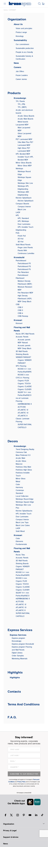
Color (18, 484)
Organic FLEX (23, 380)
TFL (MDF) (22, 107)
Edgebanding (21, 230)
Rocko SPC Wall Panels (25, 333)
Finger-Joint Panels (25, 247)
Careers (17, 67)
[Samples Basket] (43, 3)
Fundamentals (21, 544)
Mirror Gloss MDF (25, 165)
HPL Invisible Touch (25, 227)
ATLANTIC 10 (23, 412)
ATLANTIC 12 (23, 410)
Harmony (19, 487)
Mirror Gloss (20, 478)
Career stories (21, 79)
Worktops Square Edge (25, 502)
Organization (17, 19)
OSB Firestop (23, 316)
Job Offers (20, 71)
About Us (18, 24)
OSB (17, 304)
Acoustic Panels (22, 336)
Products (14, 93)
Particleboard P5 (24, 269)
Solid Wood (20, 531)
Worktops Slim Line (25, 183)
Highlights (15, 672)
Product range (21, 32)
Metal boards (23, 121)
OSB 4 (20, 313)
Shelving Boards (22, 354)
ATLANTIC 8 (22, 415)
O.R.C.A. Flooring (22, 377)
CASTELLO (22, 427)
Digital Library (17, 652)
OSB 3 (20, 310)
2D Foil (20, 238)
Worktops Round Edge (24, 499)
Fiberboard (20, 278)
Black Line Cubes (23, 525)
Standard (19, 493)
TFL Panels (20, 101)
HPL (17, 215)
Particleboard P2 (24, 263)
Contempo (20, 490)
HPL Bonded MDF (23, 154)
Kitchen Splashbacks (24, 510)
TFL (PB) (21, 104)
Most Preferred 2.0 (23, 455)
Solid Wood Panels (23, 244)
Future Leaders (22, 75)
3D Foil (20, 241)
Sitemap (12, 10)
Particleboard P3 (24, 266)
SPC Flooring (21, 366)
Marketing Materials (19, 658)
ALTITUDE (22, 407)
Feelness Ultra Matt (23, 467)
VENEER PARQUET (23, 357)
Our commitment (22, 44)
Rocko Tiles (20, 554)
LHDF (18, 212)
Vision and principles (24, 28)
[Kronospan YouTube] (30, 815)
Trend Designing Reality (25, 449)
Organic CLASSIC (25, 386)
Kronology (20, 36)
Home (6, 10)
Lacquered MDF (22, 124)
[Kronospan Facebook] (5, 815)
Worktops (19, 168)
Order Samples (18, 655)
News (16, 63)
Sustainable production (25, 48)
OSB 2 (20, 307)
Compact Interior (24, 206)
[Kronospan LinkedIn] (36, 815)
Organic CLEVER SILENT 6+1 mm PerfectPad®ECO (24, 392)
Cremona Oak (21, 452)
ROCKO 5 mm (23, 374)
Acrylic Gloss (21, 461)
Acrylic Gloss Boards (26, 116)
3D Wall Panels (22, 351)
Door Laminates (24, 224)
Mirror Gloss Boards (24, 162)
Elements (19, 541)
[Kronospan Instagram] (17, 815)
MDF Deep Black (24, 301)
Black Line (22, 209)
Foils (17, 233)
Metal (18, 481)
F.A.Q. (12, 717)
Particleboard (21, 260)
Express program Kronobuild (23, 644)
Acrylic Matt (20, 458)
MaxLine (19, 464)
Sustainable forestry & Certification (24, 57)
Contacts (14, 691)
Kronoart (18, 320)
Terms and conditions (24, 704)
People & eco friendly (24, 52)
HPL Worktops (23, 221)
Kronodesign (20, 98)
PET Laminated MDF (24, 139)
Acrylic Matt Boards (25, 118)
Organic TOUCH (24, 383)
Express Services (20, 630)
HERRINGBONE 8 (25, 404)
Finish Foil (22, 235)
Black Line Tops (22, 522)
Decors (13, 441)
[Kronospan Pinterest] (24, 815)
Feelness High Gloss (24, 469)
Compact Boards (22, 203)
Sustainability (20, 40)
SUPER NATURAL (25, 424)
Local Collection (22, 496)
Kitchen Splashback (23, 197)
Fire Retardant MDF (25, 292)
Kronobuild (19, 257)
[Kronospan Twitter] (11, 815)
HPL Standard (23, 218)
